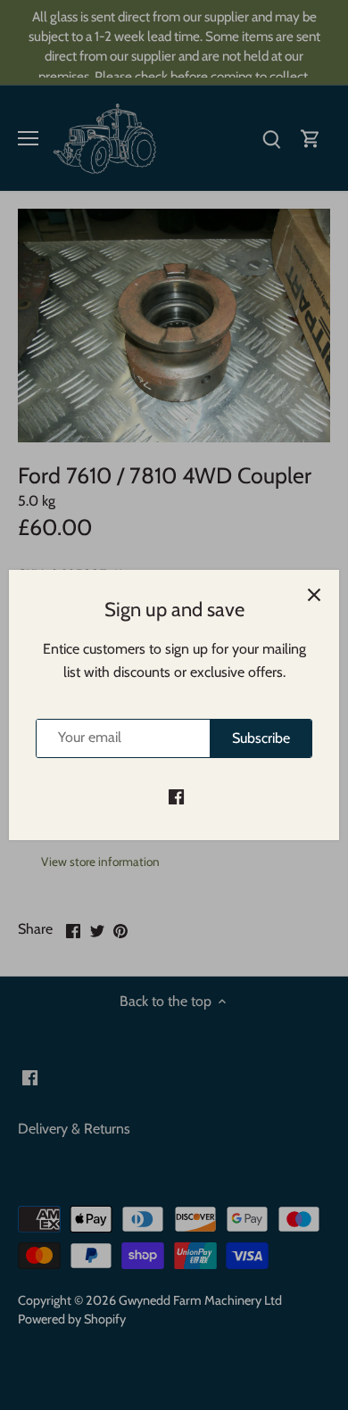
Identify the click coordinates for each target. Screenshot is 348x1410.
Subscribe (261, 738)
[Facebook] (176, 796)
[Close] (314, 594)
